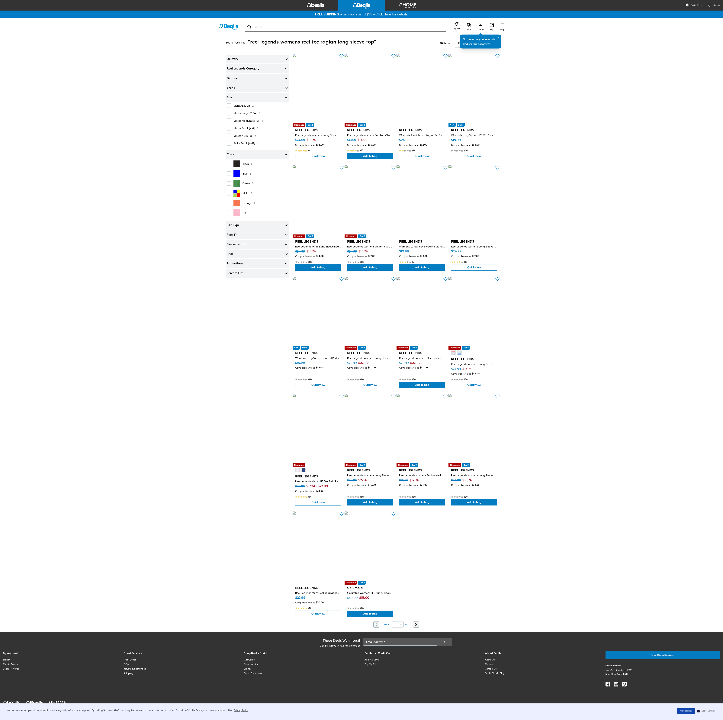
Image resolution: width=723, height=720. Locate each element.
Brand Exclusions (253, 673)
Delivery (232, 59)
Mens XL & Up (243, 105)
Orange (249, 203)
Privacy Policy (241, 710)
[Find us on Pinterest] (624, 684)
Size (229, 97)
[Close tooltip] (498, 38)
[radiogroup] (456, 352)
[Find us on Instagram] (616, 684)
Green (248, 183)
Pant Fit (232, 235)
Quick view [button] (326, 157)
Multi (247, 193)
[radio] (453, 352)
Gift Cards (249, 659)
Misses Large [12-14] (246, 113)
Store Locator (251, 664)
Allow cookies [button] (686, 711)
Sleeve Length (236, 244)
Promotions (235, 263)
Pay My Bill (370, 664)
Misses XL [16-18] (244, 135)
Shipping (128, 673)
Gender (232, 78)
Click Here (383, 14)
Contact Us (491, 668)
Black (247, 163)
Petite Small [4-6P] (245, 143)
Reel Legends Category (243, 68)
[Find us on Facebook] (608, 684)
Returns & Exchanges (135, 668)
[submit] (444, 642)
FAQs (126, 664)
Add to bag (378, 157)
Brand (231, 88)
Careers (489, 664)
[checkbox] (229, 105)
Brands (248, 668)
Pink (246, 212)
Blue (247, 173)
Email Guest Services (662, 655)
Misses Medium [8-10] (248, 120)
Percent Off (235, 273)
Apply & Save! (372, 659)
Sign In (6, 659)
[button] (705, 711)
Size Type (233, 225)
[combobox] (345, 27)
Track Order (130, 659)
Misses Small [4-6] (246, 128)
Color (230, 154)
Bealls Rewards (11, 668)
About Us (490, 659)
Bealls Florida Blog (495, 673)
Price (230, 254)
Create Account (11, 664)
